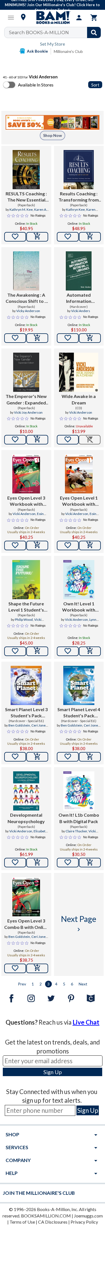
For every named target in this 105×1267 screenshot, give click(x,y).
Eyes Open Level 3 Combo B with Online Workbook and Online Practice (26, 924)
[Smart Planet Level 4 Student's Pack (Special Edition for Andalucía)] (79, 685)
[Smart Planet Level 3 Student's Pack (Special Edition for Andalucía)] (26, 685)
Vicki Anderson (80, 412)
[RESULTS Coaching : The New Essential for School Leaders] (26, 170)
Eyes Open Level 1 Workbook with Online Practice (79, 501)
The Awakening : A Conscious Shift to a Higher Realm (26, 298)
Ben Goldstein (19, 725)
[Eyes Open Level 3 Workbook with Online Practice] (26, 474)
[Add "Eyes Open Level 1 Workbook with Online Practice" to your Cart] (90, 545)
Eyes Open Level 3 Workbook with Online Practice (26, 501)
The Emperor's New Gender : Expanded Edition (26, 400)
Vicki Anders (80, 311)
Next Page (78, 923)
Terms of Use (22, 1221)
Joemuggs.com (88, 1215)
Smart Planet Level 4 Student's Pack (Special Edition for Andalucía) (78, 713)
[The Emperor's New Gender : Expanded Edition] (26, 372)
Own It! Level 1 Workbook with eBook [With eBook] (79, 607)
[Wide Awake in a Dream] (79, 372)
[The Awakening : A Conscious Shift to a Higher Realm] (26, 271)
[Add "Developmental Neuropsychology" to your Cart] (37, 862)
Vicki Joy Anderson (28, 412)
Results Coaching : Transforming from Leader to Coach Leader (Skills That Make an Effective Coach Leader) (79, 197)
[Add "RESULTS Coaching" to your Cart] (37, 237)
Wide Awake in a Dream (79, 399)
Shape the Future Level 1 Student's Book (26, 607)
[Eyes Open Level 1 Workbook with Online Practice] (79, 474)
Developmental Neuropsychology (26, 818)
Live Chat (86, 1022)
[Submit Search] (94, 32)
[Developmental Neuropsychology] (26, 791)
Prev (22, 984)
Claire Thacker (76, 831)
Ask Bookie (37, 51)
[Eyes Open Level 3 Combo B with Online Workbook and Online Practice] (26, 897)
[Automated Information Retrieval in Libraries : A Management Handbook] (78, 271)
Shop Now (52, 135)
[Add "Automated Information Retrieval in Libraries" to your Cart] (90, 338)
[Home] (52, 17)
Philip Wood (24, 619)
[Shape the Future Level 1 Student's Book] (26, 580)
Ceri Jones (39, 725)
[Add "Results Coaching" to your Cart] (90, 237)
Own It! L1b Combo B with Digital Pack (79, 818)
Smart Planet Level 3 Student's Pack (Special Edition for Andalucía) (26, 713)
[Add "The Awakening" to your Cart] (37, 338)
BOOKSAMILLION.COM (46, 1215)
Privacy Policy (84, 1221)
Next (83, 984)
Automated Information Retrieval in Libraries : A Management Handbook (78, 298)
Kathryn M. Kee (21, 209)
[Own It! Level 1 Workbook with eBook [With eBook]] (79, 580)
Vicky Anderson (28, 311)
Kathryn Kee (75, 209)
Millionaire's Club (68, 51)
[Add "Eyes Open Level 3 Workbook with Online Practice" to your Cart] (37, 545)
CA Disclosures (52, 1221)
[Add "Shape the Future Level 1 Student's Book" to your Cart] (37, 651)
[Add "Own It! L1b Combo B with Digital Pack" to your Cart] (90, 862)
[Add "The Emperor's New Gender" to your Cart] (37, 439)
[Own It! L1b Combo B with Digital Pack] (79, 791)
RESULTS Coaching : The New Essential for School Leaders (26, 197)
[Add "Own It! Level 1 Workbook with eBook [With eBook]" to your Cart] (90, 651)
